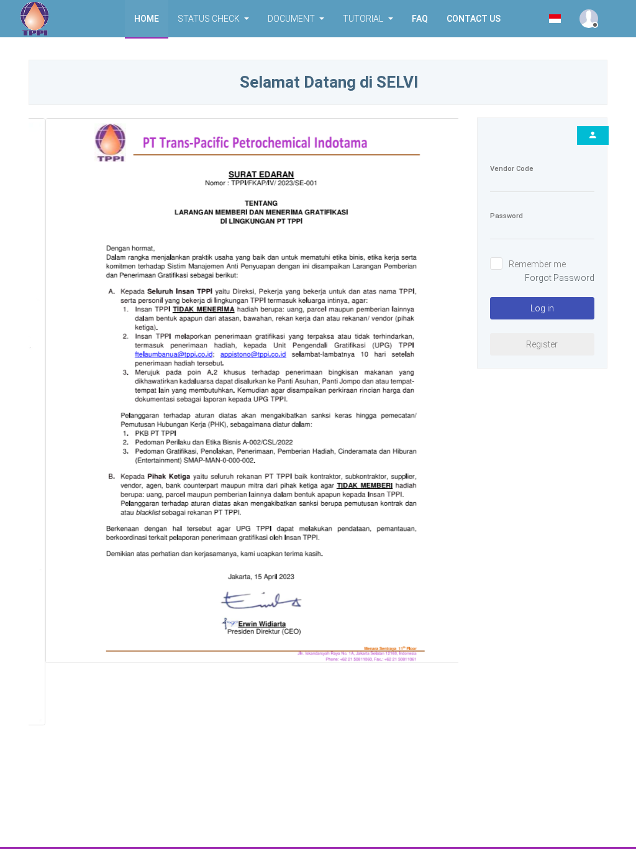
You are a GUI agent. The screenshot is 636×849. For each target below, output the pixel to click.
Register (542, 344)
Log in (542, 308)
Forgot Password (559, 278)
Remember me (537, 264)
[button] (146, 18)
